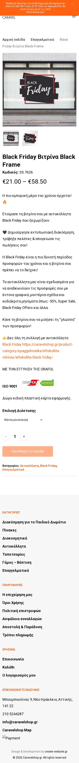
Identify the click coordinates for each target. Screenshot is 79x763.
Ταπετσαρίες (13, 554)
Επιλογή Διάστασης (19, 411)
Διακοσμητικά (14, 538)
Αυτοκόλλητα (29, 465)
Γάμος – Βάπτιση (16, 562)
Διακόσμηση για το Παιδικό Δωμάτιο (34, 522)
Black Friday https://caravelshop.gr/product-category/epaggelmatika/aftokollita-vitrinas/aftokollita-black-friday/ (37, 350)
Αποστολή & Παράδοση (22, 627)
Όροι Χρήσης (13, 603)
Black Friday (48, 465)
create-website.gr (56, 751)
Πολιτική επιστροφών (21, 611)
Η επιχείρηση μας (17, 595)
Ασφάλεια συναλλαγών (22, 619)
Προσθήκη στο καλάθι (28, 451)
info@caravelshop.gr (20, 722)
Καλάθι (8, 667)
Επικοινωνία (13, 659)
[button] (72, 4)
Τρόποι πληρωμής (17, 635)
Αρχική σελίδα (13, 40)
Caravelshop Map (16, 730)
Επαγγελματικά (42, 40)
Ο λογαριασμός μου (19, 675)
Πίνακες (9, 530)
